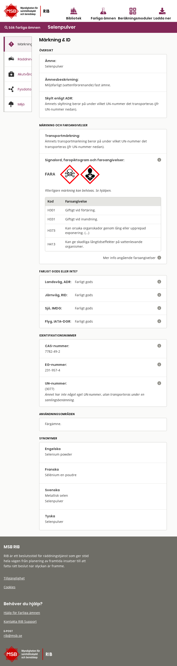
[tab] (18, 44)
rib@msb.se (13, 635)
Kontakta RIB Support (20, 621)
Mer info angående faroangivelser (132, 258)
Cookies (9, 587)
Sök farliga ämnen (24, 27)
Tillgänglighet (14, 578)
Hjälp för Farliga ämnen (22, 612)
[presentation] (18, 44)
